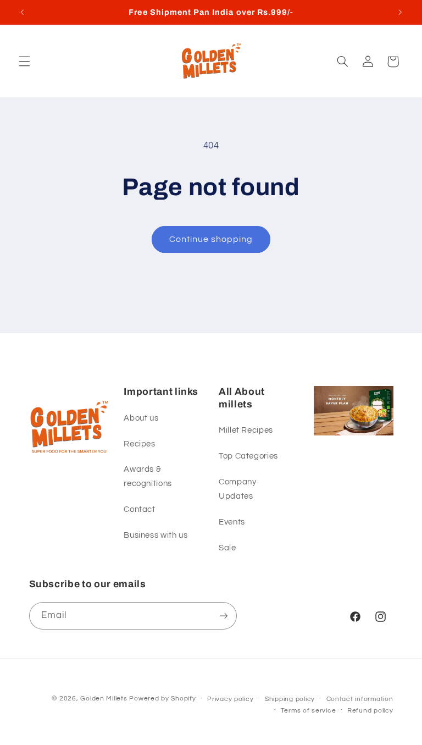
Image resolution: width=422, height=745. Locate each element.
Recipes (139, 444)
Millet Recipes (246, 430)
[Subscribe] (223, 615)
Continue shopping (211, 239)
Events (232, 522)
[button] (24, 61)
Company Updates (237, 489)
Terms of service (308, 711)
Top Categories (248, 456)
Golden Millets (103, 699)
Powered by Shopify (162, 699)
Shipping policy (290, 699)
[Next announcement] (400, 12)
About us (141, 418)
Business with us (155, 535)
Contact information (359, 699)
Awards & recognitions (148, 476)
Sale (227, 548)
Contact (139, 509)
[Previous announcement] (22, 12)
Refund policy (370, 711)
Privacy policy (230, 699)
